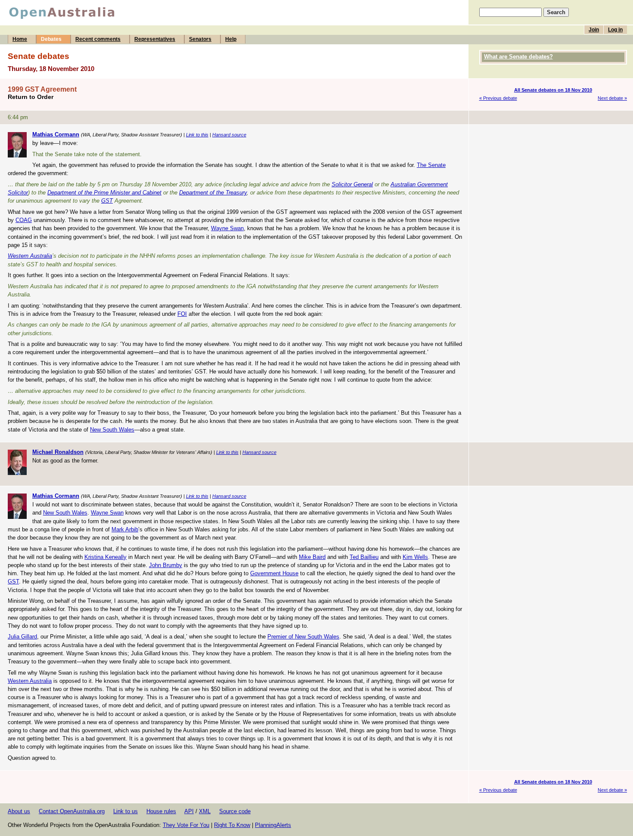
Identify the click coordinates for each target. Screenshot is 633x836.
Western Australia (30, 256)
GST (107, 200)
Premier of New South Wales (303, 636)
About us (19, 811)
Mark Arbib (125, 529)
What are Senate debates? (518, 56)
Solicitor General (352, 184)
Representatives (154, 39)
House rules (161, 811)
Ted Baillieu (364, 557)
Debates (51, 39)
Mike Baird (312, 557)
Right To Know (232, 825)
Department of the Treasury (213, 192)
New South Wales (112, 429)
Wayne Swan (227, 228)
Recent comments (98, 39)
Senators (200, 39)
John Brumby (165, 565)
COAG (24, 220)
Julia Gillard (22, 636)
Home (19, 39)
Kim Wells (415, 557)
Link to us (125, 811)
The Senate (431, 165)
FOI (182, 314)
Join (594, 30)
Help (230, 39)
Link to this (197, 134)
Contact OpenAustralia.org (72, 811)
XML (205, 811)
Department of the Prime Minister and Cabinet (104, 192)
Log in (615, 30)
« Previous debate (498, 98)
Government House (274, 573)
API (189, 811)
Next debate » (612, 98)
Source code (235, 811)
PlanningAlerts (273, 825)
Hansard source (229, 134)
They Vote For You (186, 825)
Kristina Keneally (105, 557)
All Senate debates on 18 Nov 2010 (553, 90)
